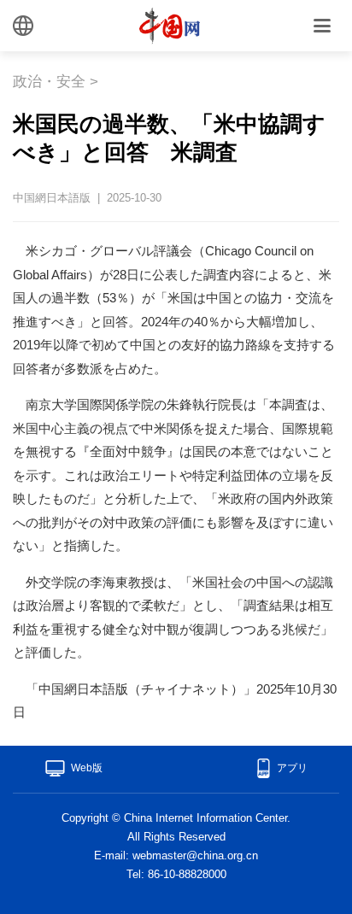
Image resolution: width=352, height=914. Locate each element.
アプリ (292, 768)
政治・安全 (49, 81)
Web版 (87, 768)
